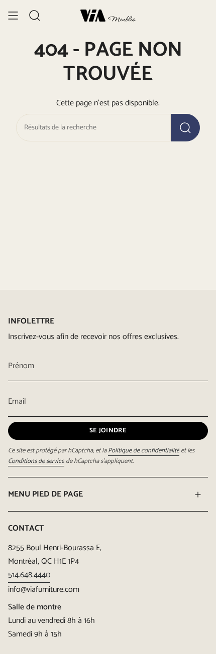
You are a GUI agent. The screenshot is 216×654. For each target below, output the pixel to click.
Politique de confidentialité (143, 450)
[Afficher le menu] (13, 15)
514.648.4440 (29, 575)
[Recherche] (185, 127)
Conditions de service (36, 461)
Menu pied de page (45, 494)
